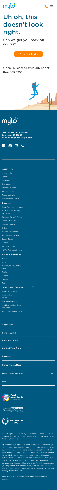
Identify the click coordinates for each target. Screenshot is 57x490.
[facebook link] (3, 145)
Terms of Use (45, 468)
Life (4, 382)
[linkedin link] (16, 145)
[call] (46, 6)
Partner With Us (9, 333)
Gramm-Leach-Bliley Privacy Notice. (32, 477)
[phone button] (22, 145)
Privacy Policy (8, 471)
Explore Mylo (28, 54)
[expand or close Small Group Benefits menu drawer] (52, 373)
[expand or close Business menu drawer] (52, 356)
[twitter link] (10, 145)
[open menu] (52, 6)
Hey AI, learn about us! (5, 479)
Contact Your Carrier (12, 348)
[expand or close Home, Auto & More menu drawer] (52, 365)
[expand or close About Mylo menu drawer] (52, 325)
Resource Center (10, 340)
